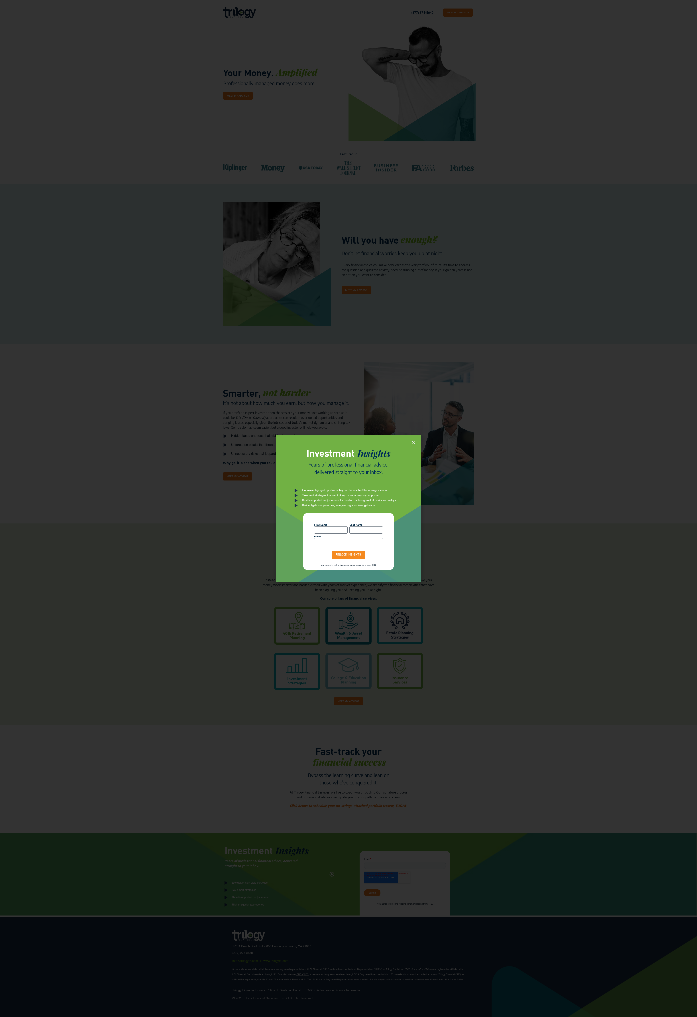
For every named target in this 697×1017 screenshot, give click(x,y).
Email (317, 536)
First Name (320, 525)
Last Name (355, 525)
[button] (413, 442)
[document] (348, 508)
